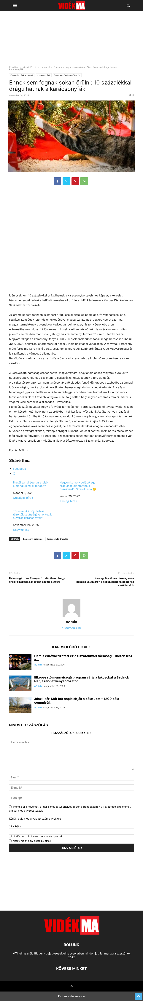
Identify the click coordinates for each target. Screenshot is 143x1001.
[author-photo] (71, 616)
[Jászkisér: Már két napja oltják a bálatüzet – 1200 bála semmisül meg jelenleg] (20, 705)
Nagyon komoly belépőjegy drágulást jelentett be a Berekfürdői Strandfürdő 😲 (78, 486)
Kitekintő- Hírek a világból (36, 67)
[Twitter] (66, 181)
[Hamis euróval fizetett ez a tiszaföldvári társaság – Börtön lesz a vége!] (20, 662)
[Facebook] (57, 181)
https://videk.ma (71, 627)
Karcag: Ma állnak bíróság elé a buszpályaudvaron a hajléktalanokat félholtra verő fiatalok (105, 582)
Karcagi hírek (68, 501)
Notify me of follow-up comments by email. (38, 836)
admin (71, 622)
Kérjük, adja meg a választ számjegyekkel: (35, 818)
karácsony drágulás (32, 539)
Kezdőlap (14, 67)
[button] (14, 5)
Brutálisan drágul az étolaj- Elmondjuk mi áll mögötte (30, 484)
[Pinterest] (75, 181)
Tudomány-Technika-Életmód (67, 75)
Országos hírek (43, 75)
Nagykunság (21, 529)
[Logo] (71, 933)
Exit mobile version (71, 996)
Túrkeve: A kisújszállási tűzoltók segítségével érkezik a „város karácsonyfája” (32, 515)
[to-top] (138, 995)
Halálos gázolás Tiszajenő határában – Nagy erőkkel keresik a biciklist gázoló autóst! (37, 580)
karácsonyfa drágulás (57, 539)
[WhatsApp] (84, 181)
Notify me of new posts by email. (32, 840)
